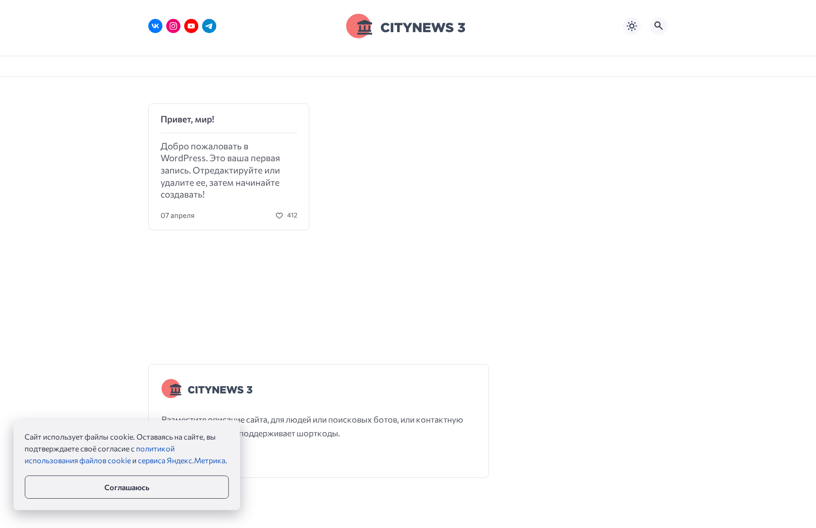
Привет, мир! (187, 118)
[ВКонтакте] (155, 26)
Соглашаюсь (126, 487)
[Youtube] (191, 26)
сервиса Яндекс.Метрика (181, 460)
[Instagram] (173, 26)
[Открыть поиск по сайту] (659, 26)
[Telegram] (209, 26)
